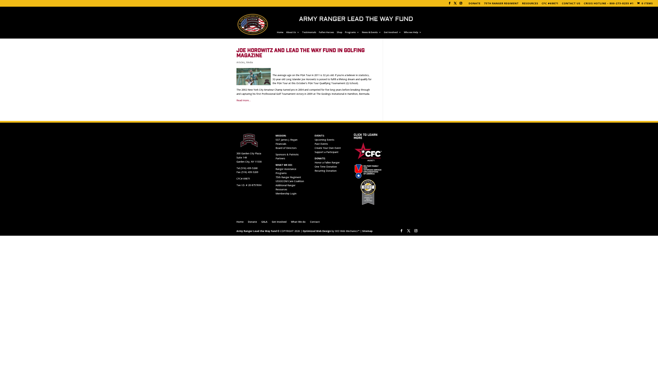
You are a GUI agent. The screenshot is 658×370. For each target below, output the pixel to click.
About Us (291, 32)
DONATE (474, 3)
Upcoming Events (324, 139)
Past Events (321, 143)
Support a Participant (326, 152)
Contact (315, 221)
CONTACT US (571, 3)
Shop (339, 32)
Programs (350, 32)
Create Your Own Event (328, 148)
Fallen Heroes (326, 32)
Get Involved (391, 32)
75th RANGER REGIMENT (501, 3)
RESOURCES (530, 3)
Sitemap (367, 231)
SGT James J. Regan (286, 139)
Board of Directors (286, 148)
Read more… (243, 100)
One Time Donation (326, 166)
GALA (264, 221)
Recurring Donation (326, 170)
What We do (298, 221)
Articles (240, 62)
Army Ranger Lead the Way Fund (256, 231)
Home (280, 32)
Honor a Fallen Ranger (327, 162)
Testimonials (309, 32)
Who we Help (411, 32)
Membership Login (286, 193)
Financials (281, 143)
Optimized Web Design (317, 231)
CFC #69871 (550, 3)
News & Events (370, 32)
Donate (252, 221)
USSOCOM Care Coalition (290, 181)
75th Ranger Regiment (288, 177)
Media (249, 62)
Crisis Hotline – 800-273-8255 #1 (609, 3)
